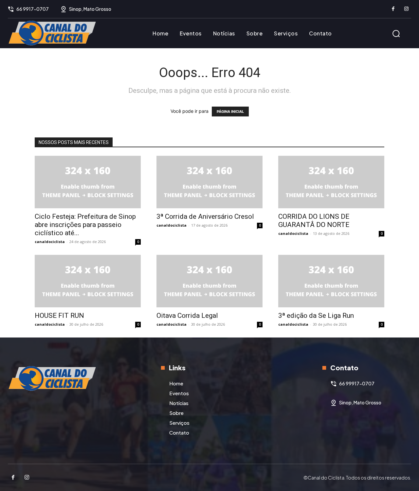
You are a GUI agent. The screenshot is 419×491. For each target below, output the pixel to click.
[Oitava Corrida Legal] (209, 281)
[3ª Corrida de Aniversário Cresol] (209, 182)
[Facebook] (393, 9)
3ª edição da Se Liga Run (316, 315)
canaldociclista (50, 241)
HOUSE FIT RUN (59, 315)
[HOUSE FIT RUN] (88, 281)
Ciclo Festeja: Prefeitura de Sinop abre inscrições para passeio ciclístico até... (85, 225)
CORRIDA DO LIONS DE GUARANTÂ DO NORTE (313, 221)
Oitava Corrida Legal (187, 315)
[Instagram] (406, 9)
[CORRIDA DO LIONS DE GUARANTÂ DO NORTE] (331, 182)
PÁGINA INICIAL (230, 111)
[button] (396, 33)
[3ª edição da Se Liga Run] (331, 281)
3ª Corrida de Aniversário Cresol (205, 216)
